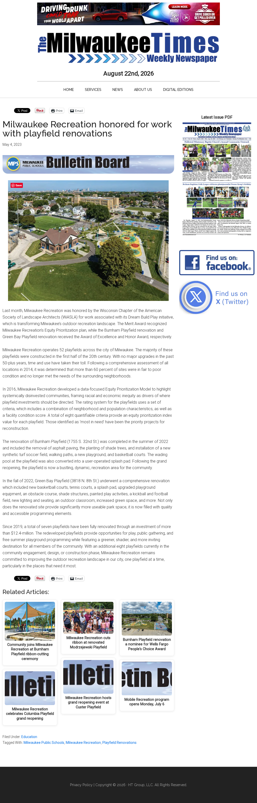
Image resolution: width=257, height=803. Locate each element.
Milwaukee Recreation (83, 743)
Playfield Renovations (119, 743)
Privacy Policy (81, 785)
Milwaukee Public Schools (44, 743)
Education (29, 737)
